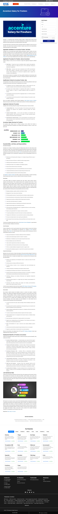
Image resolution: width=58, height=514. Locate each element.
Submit (48, 41)
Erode (37, 431)
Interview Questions (46, 481)
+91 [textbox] (42, 26)
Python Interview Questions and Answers (34, 419)
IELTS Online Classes (9, 500)
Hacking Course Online (20, 499)
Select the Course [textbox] (44, 31)
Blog (44, 479)
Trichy (33, 431)
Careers (18, 481)
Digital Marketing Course (20, 501)
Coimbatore (22, 431)
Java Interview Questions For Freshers (20, 419)
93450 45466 (7, 480)
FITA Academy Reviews (34, 479)
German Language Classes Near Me (31, 499)
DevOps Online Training (11, 503)
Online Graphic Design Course (39, 503)
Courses (15, 3)
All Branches (11, 431)
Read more (27, 505)
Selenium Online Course (11, 501)
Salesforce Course (19, 503)
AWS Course (6, 499)
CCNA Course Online (12, 499)
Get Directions (8, 441)
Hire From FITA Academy (21, 479)
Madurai (28, 431)
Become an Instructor (21, 482)
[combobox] (43, 27)
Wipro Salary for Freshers (12, 411)
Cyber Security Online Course (28, 503)
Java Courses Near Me (30, 500)
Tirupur (47, 431)
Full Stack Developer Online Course (20, 500)
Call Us (13, 441)
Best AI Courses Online (39, 501)
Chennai (16, 431)
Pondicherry (42, 431)
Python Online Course (39, 500)
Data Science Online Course (30, 501)
